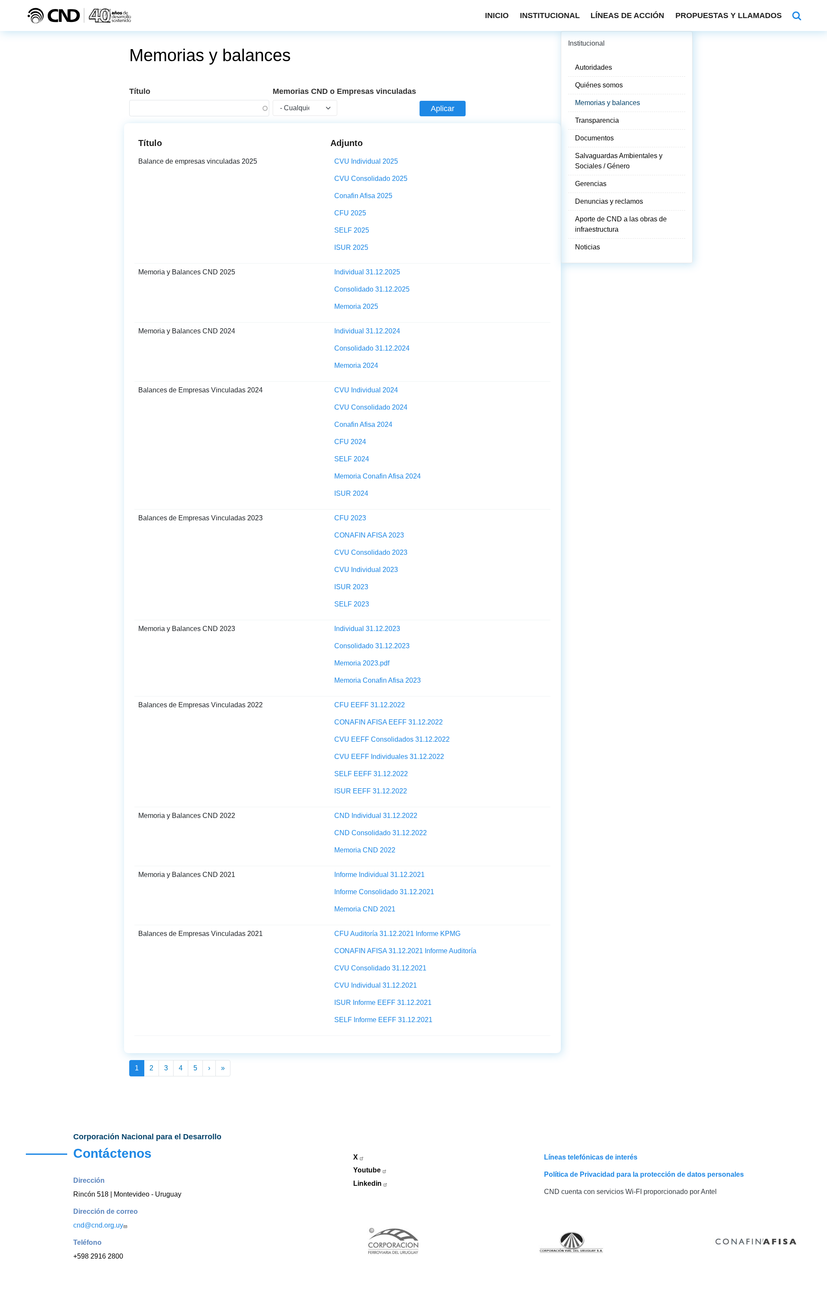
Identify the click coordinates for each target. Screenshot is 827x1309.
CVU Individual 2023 (366, 569)
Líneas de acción (627, 15)
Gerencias (590, 183)
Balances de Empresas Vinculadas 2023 (200, 518)
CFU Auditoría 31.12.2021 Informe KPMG (397, 933)
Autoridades (593, 67)
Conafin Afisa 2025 (363, 195)
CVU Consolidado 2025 (370, 178)
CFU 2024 (350, 441)
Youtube (367, 1170)
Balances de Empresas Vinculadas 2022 (200, 705)
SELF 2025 (351, 230)
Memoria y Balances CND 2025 (186, 272)
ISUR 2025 (351, 247)
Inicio (497, 15)
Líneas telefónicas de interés (590, 1157)
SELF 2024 (351, 459)
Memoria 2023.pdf (361, 663)
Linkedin (368, 1183)
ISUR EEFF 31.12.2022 (370, 791)
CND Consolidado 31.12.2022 (380, 832)
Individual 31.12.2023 (367, 628)
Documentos (594, 138)
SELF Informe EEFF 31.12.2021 (383, 1019)
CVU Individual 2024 (366, 390)
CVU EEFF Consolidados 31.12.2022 (392, 739)
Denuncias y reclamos (609, 201)
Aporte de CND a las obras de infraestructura (621, 224)
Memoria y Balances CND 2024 (186, 331)
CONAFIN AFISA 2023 (369, 535)
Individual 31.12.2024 (367, 331)
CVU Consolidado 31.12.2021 (380, 968)
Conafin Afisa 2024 (363, 424)
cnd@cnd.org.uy (98, 1225)
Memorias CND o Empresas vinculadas (344, 91)
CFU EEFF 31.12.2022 (369, 705)
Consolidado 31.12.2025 (372, 289)
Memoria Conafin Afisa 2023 (377, 680)
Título (139, 91)
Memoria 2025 (356, 306)
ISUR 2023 (351, 587)
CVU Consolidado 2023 (370, 552)
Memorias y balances (607, 102)
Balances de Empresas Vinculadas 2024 (200, 390)
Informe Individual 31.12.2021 (379, 874)
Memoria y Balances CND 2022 (186, 815)
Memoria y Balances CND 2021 (186, 874)
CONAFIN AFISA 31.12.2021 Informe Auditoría (405, 951)
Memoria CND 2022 (364, 850)
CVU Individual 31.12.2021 (375, 985)
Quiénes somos (599, 85)
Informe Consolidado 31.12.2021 (384, 891)
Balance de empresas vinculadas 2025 (197, 161)
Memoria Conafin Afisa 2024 (377, 476)
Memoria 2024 (356, 365)
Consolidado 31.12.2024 (372, 348)
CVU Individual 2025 (366, 161)
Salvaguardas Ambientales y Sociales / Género (618, 161)
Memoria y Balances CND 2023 (186, 628)
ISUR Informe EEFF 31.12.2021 (383, 1002)
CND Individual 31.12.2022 (375, 815)
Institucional (550, 15)
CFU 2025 (350, 213)
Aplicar (442, 108)
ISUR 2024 (351, 493)
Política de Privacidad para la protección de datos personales (644, 1174)
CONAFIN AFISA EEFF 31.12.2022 (388, 722)
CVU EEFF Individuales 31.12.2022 (389, 756)
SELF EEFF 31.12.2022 (371, 773)
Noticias (587, 247)
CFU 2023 (350, 518)
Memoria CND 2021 (364, 909)
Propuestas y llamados (728, 15)
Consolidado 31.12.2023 (372, 646)
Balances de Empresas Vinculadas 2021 (200, 933)
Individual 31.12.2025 (367, 272)
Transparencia (597, 120)
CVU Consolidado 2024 (370, 407)
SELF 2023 (351, 604)
